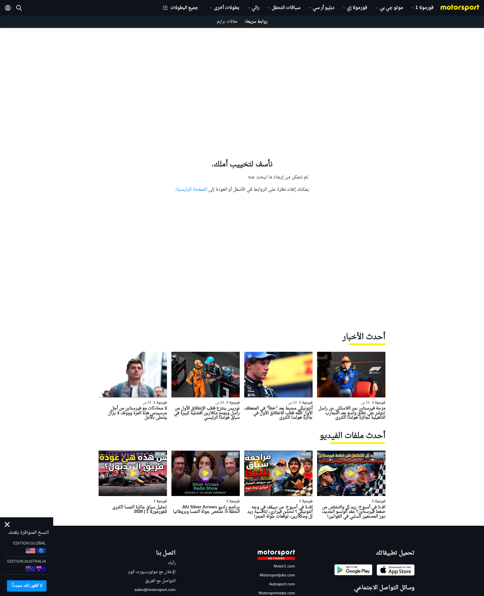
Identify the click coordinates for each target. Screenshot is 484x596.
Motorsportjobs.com (277, 575)
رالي (255, 8)
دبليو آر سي (323, 8)
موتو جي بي (391, 8)
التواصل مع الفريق (160, 581)
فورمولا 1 (424, 8)
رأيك (172, 563)
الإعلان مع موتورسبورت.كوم (152, 572)
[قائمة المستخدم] (7, 7)
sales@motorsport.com (155, 590)
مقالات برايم (227, 21)
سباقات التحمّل (286, 8)
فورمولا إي (357, 8)
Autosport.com (282, 584)
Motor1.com (284, 566)
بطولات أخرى (226, 8)
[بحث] (19, 7)
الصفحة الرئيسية (191, 189)
